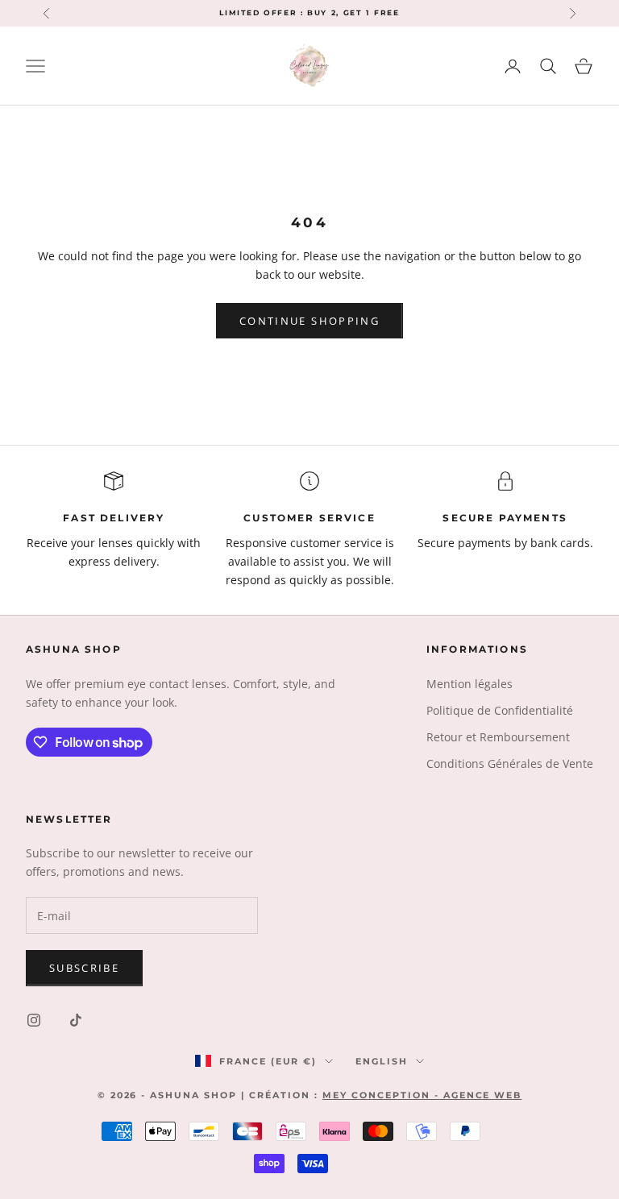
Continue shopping (309, 320)
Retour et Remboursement (498, 737)
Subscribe (84, 967)
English (381, 1061)
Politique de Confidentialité (499, 710)
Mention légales (469, 683)
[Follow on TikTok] (76, 1020)
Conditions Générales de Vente (509, 763)
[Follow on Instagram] (34, 1020)
